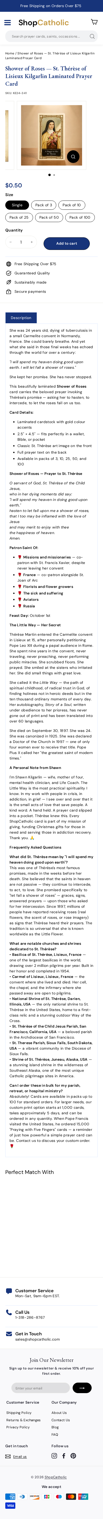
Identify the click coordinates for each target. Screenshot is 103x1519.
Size (9, 194)
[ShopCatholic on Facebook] (64, 1455)
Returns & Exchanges (23, 1420)
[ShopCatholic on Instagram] (54, 1455)
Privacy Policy (18, 1427)
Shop (43, 22)
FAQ (55, 1434)
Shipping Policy (18, 1412)
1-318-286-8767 (30, 1317)
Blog (55, 1427)
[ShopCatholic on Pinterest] (73, 1455)
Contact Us (61, 1420)
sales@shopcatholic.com (37, 1339)
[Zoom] (73, 156)
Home (9, 53)
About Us (59, 1412)
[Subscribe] (82, 1388)
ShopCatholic (56, 1477)
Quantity (14, 230)
